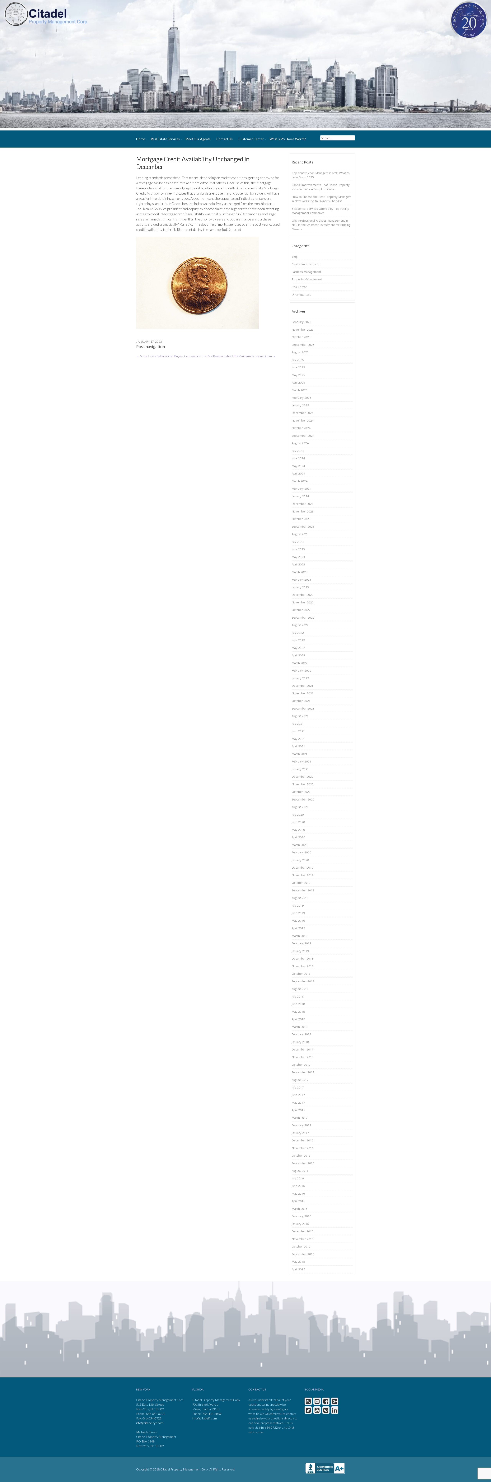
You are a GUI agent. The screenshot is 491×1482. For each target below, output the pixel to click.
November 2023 (303, 511)
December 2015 (302, 1231)
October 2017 (301, 1064)
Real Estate (299, 287)
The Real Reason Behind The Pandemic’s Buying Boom (238, 356)
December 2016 (302, 1140)
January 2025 (300, 405)
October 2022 (301, 610)
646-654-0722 (155, 1413)
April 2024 (298, 473)
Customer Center (251, 139)
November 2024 (303, 420)
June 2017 (298, 1095)
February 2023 (301, 579)
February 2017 (301, 1125)
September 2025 (303, 345)
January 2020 (300, 860)
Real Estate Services (165, 139)
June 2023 (298, 549)
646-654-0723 (151, 1418)
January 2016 (300, 1224)
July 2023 (298, 542)
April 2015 (298, 1269)
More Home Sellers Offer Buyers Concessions (168, 356)
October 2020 (301, 792)
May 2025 (298, 375)
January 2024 (300, 496)
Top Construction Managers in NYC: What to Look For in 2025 (321, 175)
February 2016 (301, 1216)
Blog (295, 256)
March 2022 (299, 663)
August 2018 (300, 989)
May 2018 (298, 1011)
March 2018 (299, 1027)
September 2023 (303, 526)
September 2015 (303, 1254)
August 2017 (300, 1080)
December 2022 (302, 595)
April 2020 (298, 837)
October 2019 (301, 883)
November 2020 (303, 784)
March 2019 (299, 936)
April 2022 (298, 655)
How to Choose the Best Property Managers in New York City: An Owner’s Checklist (322, 199)
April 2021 (298, 746)
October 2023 (301, 519)
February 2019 (301, 943)
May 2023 (298, 557)
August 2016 (300, 1171)
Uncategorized (301, 294)
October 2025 (301, 337)
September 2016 (303, 1163)
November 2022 (303, 602)
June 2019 (298, 913)
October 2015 (301, 1246)
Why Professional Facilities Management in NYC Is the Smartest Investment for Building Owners (321, 225)
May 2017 (298, 1102)
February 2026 (301, 322)
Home (140, 139)
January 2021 (300, 769)
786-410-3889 (211, 1413)
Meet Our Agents (198, 139)
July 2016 (298, 1178)
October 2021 (301, 701)
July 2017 (298, 1087)
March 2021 (299, 754)
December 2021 (302, 685)
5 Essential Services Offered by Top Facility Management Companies (320, 211)
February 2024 (301, 488)
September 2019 (303, 890)
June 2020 (298, 822)
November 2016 (303, 1148)
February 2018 (301, 1034)
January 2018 (300, 1042)
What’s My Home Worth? (287, 139)
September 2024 (303, 435)
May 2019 (298, 921)
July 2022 (298, 633)
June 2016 (298, 1186)
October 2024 (301, 428)
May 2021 (298, 739)
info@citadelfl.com (204, 1418)
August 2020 (300, 807)
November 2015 (303, 1239)
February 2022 (301, 670)
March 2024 (299, 481)
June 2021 (298, 731)
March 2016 (299, 1209)
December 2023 (302, 504)
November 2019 (303, 875)
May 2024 (298, 466)
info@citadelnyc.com (149, 1423)
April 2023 (298, 564)
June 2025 (298, 367)
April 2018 (298, 1019)
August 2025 (300, 352)
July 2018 (298, 996)
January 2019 (300, 951)
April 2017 (298, 1110)
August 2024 (300, 443)
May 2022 (298, 648)
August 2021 (300, 716)
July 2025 (298, 360)
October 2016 (301, 1155)
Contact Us (224, 139)
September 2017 (303, 1072)
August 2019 (300, 898)
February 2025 (301, 397)
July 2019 (298, 905)
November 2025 (303, 329)
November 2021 (303, 693)
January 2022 (300, 678)
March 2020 (299, 845)
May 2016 (298, 1193)
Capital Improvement (306, 264)
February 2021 (301, 761)
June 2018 (298, 1004)
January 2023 (300, 587)
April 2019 (298, 928)
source (235, 229)
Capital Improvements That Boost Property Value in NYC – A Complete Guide (321, 187)
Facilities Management (306, 272)
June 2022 (298, 640)
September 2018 (303, 981)
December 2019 (302, 867)
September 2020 (303, 799)
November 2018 (303, 966)
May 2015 (298, 1261)
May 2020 (298, 830)
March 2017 (299, 1118)
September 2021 (303, 708)
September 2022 (303, 617)
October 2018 (301, 973)
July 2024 (298, 451)
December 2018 (302, 958)
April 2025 (298, 382)
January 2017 (300, 1133)
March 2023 (299, 572)
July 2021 (298, 723)
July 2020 (298, 814)
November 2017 (303, 1057)
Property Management (307, 279)
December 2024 (302, 413)
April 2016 (298, 1201)
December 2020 (302, 776)
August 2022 (300, 625)
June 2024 (298, 458)
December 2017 (302, 1049)
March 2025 (299, 390)
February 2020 (301, 852)
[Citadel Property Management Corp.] (46, 14)
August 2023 (300, 534)
